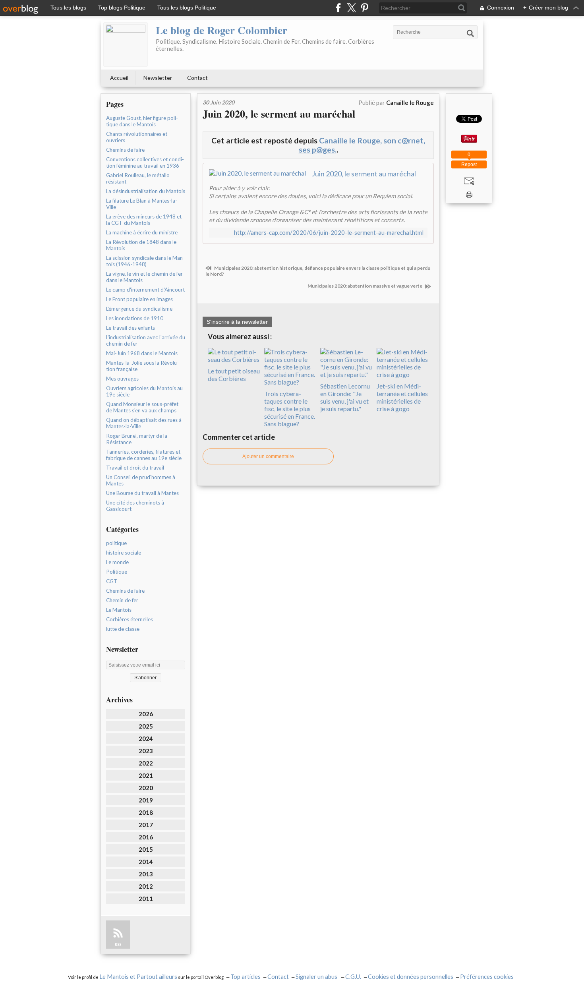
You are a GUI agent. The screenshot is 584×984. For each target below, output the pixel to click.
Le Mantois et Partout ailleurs (138, 976)
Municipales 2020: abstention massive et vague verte (365, 286)
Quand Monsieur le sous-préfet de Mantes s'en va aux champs (142, 407)
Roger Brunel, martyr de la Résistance (136, 439)
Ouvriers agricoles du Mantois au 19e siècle (144, 391)
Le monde (117, 562)
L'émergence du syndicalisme (139, 308)
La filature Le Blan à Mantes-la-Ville (141, 203)
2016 (146, 837)
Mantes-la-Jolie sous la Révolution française (142, 366)
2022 (146, 763)
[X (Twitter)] (351, 7)
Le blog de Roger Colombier (221, 30)
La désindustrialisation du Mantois (145, 191)
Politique (116, 571)
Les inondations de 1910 (134, 318)
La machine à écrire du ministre (142, 232)
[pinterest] (364, 7)
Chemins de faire (125, 150)
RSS (118, 944)
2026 (146, 713)
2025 (146, 726)
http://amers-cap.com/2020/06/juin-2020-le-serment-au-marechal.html (328, 233)
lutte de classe (122, 629)
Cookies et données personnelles (410, 976)
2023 (146, 750)
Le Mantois (118, 610)
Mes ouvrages (122, 378)
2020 (146, 787)
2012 (146, 886)
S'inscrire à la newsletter (237, 322)
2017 (146, 824)
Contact (197, 77)
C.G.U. (353, 976)
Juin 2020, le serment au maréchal (279, 113)
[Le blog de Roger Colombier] (125, 44)
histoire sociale (123, 552)
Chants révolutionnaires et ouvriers (136, 137)
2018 (146, 812)
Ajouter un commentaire (268, 456)
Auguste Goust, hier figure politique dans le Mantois (142, 121)
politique (116, 543)
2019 (146, 800)
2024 (146, 738)
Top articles (245, 976)
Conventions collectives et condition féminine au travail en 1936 (145, 162)
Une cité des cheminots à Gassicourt (135, 505)
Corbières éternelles (129, 619)
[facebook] (338, 7)
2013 (146, 874)
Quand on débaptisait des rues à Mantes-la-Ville (144, 423)
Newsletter (157, 77)
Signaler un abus (317, 976)
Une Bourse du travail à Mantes (142, 493)
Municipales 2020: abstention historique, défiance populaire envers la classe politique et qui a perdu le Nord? (317, 271)
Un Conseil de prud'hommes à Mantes (140, 480)
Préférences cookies (487, 976)
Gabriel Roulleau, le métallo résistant (138, 178)
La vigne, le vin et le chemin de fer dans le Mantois (144, 277)
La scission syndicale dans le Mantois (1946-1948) (145, 261)
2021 (146, 775)
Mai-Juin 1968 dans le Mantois (142, 353)
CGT (112, 581)
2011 (146, 898)
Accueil (119, 77)
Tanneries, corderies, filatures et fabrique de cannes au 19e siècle (144, 455)
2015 (146, 849)
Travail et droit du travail (135, 467)
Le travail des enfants (130, 328)
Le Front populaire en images (139, 299)
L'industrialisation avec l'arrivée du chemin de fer (145, 340)
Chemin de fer (122, 600)
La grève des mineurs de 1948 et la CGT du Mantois (144, 219)
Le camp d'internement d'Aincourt (145, 289)
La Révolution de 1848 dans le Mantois (141, 245)
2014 (146, 861)
